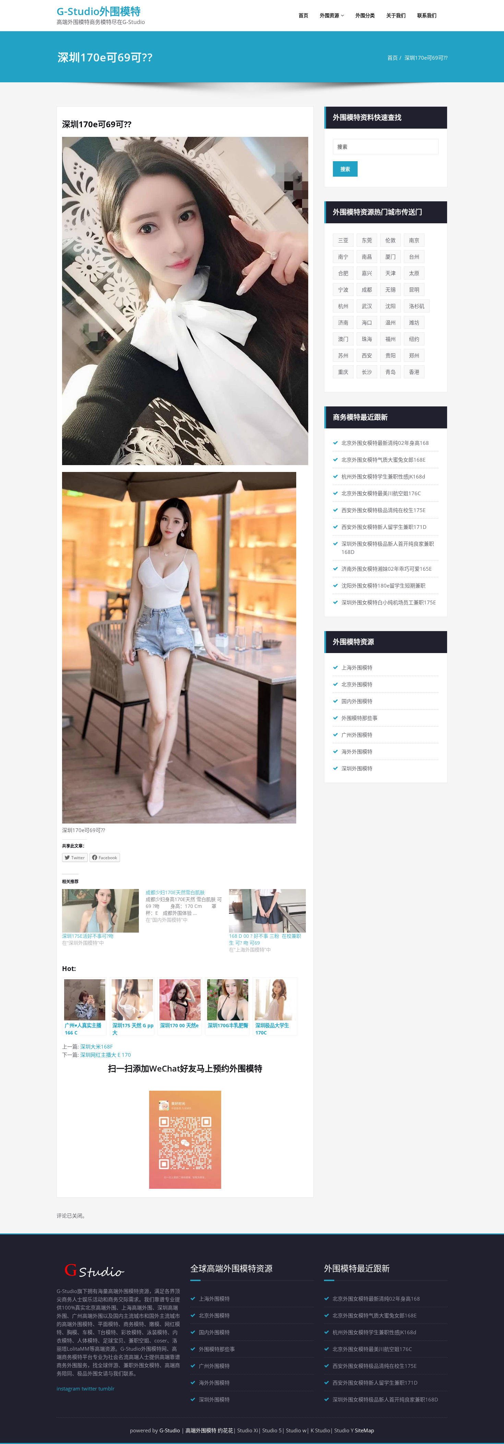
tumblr (106, 1388)
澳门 (343, 338)
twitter (89, 1388)
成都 (367, 289)
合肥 (343, 273)
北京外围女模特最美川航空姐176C (381, 493)
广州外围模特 (356, 734)
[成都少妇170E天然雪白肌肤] (187, 906)
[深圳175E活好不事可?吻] (100, 911)
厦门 (390, 256)
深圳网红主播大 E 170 (105, 1054)
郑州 (414, 355)
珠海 (367, 338)
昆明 (414, 289)
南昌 (367, 256)
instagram (68, 1388)
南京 (414, 240)
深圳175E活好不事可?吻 (87, 936)
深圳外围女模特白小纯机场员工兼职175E (388, 602)
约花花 (225, 1430)
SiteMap (364, 1430)
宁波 (343, 289)
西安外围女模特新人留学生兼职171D (384, 526)
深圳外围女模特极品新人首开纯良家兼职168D (385, 1399)
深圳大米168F (96, 1046)
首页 (303, 15)
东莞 (367, 240)
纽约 (414, 338)
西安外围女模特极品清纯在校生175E (383, 510)
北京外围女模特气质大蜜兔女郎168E (383, 459)
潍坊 (414, 322)
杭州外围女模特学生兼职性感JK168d (383, 476)
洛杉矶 (416, 306)
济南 (343, 322)
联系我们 (426, 15)
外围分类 (365, 15)
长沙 (367, 371)
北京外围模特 (356, 684)
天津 (390, 273)
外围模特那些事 (359, 717)
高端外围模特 (200, 1430)
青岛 (390, 371)
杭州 (343, 306)
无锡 (390, 289)
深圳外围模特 (356, 768)
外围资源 (329, 15)
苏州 (343, 355)
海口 (367, 322)
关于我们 (396, 15)
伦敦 (390, 240)
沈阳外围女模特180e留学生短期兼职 (383, 585)
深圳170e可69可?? (426, 57)
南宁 (343, 256)
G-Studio (169, 1430)
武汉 (367, 306)
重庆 (343, 371)
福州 (390, 338)
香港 (414, 371)
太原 (414, 273)
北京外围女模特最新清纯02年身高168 (385, 442)
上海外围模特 (356, 667)
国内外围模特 (356, 701)
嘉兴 (367, 273)
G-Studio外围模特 (99, 11)
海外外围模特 (356, 751)
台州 (414, 256)
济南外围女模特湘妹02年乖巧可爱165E (386, 568)
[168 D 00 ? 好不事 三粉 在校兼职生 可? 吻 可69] (267, 911)
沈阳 (390, 306)
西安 (367, 355)
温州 (390, 322)
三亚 (343, 240)
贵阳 (390, 355)
